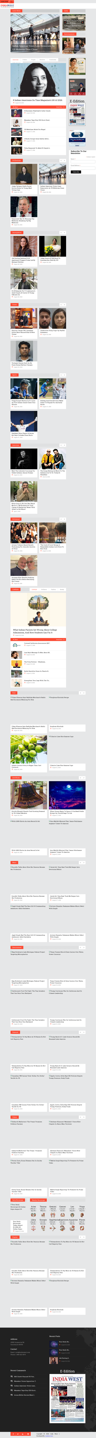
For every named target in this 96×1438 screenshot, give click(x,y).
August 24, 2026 (18, 367)
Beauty (62, 589)
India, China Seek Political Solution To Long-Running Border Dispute (73, 25)
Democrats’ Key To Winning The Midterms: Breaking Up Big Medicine (23, 221)
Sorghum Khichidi (56, 726)
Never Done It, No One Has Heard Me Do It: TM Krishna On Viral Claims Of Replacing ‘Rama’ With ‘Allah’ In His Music (23, 506)
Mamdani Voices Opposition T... (25, 1381)
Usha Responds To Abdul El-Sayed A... (37, 148)
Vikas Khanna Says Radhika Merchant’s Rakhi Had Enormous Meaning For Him (28, 727)
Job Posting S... (64, 1358)
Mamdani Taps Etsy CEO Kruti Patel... (37, 120)
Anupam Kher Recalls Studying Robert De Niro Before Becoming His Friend (23, 579)
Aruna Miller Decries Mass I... (24, 1395)
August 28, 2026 (19, 103)
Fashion (53, 589)
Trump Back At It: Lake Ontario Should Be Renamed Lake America (64, 1067)
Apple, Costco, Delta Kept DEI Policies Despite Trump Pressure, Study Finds (66, 1106)
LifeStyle (34, 589)
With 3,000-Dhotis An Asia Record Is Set (25, 850)
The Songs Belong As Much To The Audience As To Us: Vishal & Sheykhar (52, 473)
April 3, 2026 (17, 511)
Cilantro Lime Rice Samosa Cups (61, 765)
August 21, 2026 (46, 551)
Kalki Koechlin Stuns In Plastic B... (36, 671)
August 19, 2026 (30, 682)
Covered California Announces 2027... (37, 643)
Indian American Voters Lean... (25, 1386)
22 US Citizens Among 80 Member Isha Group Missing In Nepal (34, 48)
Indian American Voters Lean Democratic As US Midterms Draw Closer (52, 188)
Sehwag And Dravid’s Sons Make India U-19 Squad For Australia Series (51, 402)
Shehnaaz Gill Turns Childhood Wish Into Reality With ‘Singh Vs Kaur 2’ (72, 47)
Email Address (75, 165)
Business (42, 60)
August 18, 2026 (18, 583)
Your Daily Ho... (64, 1342)
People (33, 60)
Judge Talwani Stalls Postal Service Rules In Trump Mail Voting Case (22, 188)
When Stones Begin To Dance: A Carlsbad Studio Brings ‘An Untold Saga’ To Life (67, 812)
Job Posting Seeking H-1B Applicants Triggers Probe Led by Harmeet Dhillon (23, 260)
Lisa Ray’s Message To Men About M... (37, 652)
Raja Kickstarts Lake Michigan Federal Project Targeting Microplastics (28, 982)
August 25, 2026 (46, 334)
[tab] (15, 59)
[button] (35, 33)
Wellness (44, 589)
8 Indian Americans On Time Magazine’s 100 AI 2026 (37, 100)
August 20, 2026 (56, 1193)
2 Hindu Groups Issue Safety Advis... (36, 139)
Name (73, 159)
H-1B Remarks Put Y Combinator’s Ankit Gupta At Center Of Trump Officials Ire (23, 293)
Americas (15, 60)
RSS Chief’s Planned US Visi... (24, 1376)
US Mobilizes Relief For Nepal (34, 129)
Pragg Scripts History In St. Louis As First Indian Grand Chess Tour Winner (23, 402)
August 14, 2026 (18, 475)
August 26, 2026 (18, 225)
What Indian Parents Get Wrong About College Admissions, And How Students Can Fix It (35, 631)
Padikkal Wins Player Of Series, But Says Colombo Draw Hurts (23, 434)
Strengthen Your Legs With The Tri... (37, 680)
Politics (25, 60)
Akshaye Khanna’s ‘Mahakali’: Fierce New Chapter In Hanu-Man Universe (65, 1151)
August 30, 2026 (19, 1231)
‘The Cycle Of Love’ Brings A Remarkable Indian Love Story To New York (52, 547)
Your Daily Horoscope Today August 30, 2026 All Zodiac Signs (18, 1225)
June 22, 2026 (46, 477)
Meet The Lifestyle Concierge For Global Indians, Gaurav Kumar (23, 472)
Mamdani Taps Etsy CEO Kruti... (25, 1390)
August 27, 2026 (30, 131)
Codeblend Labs (49, 1436)
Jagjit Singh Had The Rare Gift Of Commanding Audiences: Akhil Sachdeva (28, 936)
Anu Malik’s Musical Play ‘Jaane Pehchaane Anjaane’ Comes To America (66, 851)
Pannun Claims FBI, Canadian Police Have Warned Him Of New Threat (23, 332)
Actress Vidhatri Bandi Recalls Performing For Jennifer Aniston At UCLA (23, 547)
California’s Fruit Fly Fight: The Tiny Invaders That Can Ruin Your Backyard (28, 1021)
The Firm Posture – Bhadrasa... (35, 662)
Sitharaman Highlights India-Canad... (37, 111)
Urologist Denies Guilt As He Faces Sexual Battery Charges (22, 364)
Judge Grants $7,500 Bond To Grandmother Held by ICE (50, 259)
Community (52, 60)
